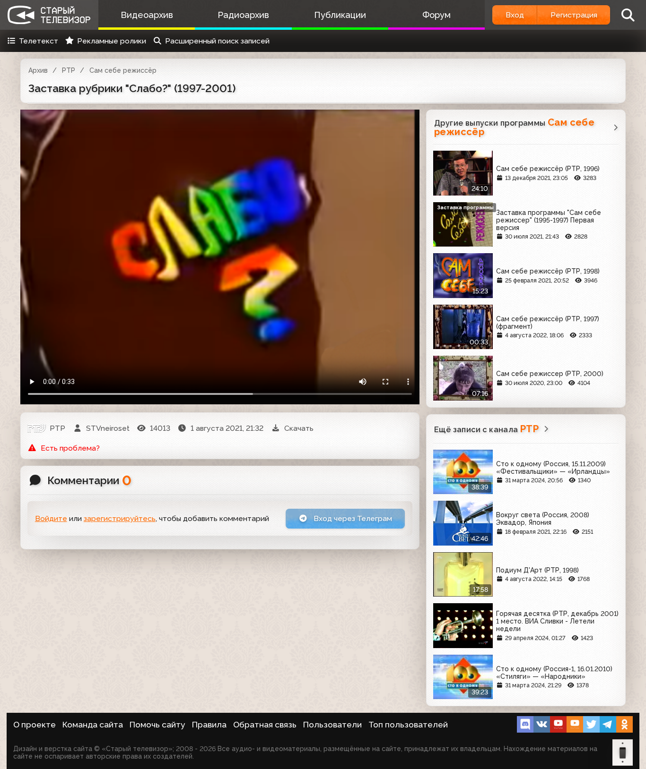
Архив (38, 70)
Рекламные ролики (111, 40)
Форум (436, 15)
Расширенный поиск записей (217, 40)
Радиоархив (243, 15)
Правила (209, 724)
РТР (68, 70)
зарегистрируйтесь (120, 518)
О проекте (34, 724)
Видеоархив (147, 15)
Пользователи (332, 724)
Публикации (340, 15)
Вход (515, 14)
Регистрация (573, 14)
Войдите (51, 518)
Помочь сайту (157, 724)
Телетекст (38, 40)
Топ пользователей (408, 724)
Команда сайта (92, 724)
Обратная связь (265, 724)
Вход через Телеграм (352, 518)
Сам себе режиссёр (123, 70)
